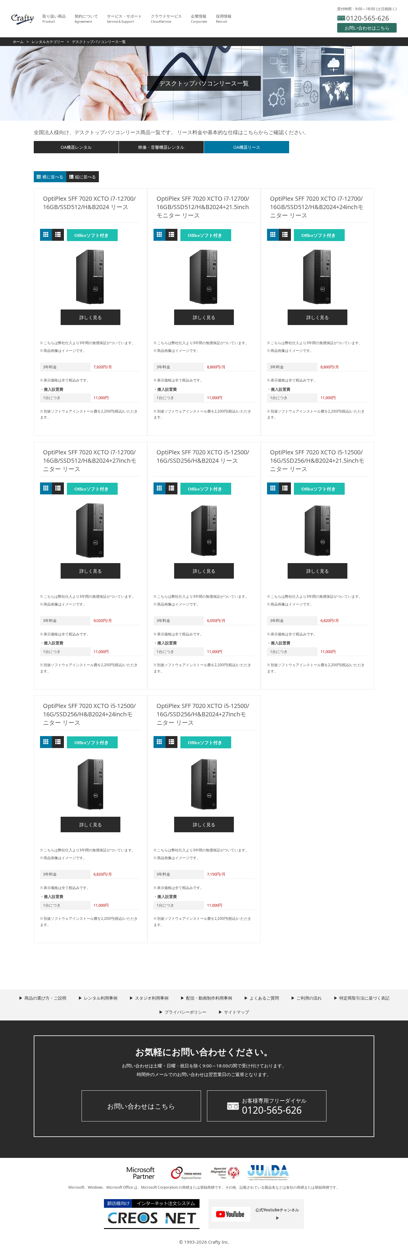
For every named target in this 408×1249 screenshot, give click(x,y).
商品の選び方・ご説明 (45, 998)
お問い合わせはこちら (141, 1105)
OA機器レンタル (76, 147)
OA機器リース (246, 147)
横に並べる (52, 177)
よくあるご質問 (264, 998)
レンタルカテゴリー (48, 41)
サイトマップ (236, 1012)
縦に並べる (85, 177)
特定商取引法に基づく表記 (364, 998)
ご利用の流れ (309, 998)
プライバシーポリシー (185, 1012)
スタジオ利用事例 (151, 998)
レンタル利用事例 (100, 998)
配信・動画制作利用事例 (209, 998)
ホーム (18, 41)
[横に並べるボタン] (46, 235)
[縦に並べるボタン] (58, 235)
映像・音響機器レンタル (161, 147)
